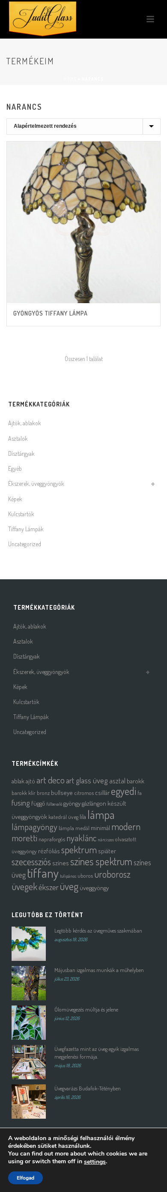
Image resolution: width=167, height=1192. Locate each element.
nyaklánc (81, 837)
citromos (84, 792)
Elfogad (25, 1177)
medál (82, 827)
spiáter (107, 851)
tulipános (68, 876)
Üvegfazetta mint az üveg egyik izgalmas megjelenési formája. (96, 1052)
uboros (85, 875)
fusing (21, 802)
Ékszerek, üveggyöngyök (36, 483)
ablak (18, 781)
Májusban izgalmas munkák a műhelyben (99, 969)
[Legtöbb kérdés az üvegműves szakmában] (29, 944)
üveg (69, 886)
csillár (102, 793)
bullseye (62, 793)
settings (95, 1162)
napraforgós (52, 839)
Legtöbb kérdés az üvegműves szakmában (98, 930)
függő (38, 803)
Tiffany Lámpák (26, 529)
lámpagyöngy (34, 826)
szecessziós (31, 861)
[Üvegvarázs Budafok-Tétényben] (29, 1101)
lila (83, 817)
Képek (15, 499)
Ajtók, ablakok (24, 423)
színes (60, 863)
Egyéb (15, 468)
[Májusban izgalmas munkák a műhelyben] (29, 983)
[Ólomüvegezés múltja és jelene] (29, 1022)
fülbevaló (54, 804)
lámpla (66, 827)
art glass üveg (87, 780)
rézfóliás (49, 851)
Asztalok (18, 438)
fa (139, 792)
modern (125, 826)
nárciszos (106, 840)
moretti (24, 837)
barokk (135, 781)
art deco (50, 780)
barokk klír (24, 792)
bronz (43, 792)
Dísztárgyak (21, 453)
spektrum (79, 849)
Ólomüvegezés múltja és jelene (86, 1009)
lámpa (101, 814)
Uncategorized (24, 544)
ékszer (49, 887)
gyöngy (72, 803)
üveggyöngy (94, 888)
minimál (100, 828)
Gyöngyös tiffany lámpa (50, 313)
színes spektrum (101, 861)
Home (70, 78)
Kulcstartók (21, 514)
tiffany (43, 873)
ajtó (30, 781)
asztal (117, 780)
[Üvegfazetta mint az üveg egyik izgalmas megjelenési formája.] (29, 1062)
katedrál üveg (63, 816)
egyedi (123, 791)
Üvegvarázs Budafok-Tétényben (87, 1088)
